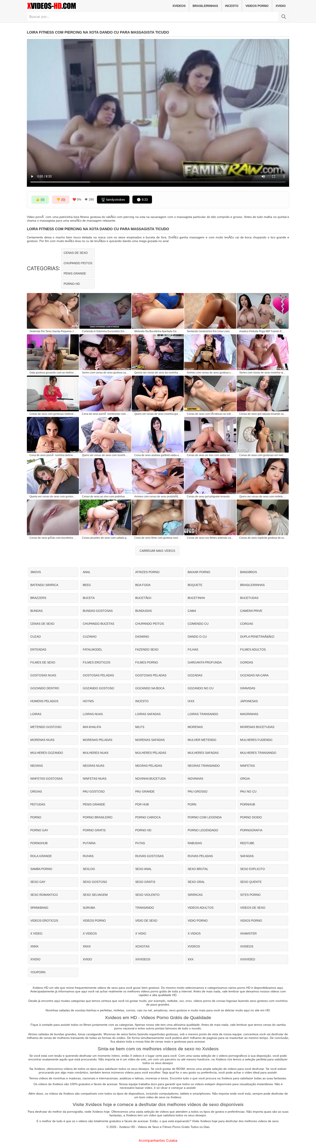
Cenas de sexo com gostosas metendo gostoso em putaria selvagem (53, 413)
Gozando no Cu (200, 688)
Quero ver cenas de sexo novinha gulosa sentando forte (158, 413)
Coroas (246, 623)
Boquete (195, 585)
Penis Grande (75, 273)
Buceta (89, 598)
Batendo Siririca (44, 585)
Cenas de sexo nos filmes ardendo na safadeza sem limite (210, 537)
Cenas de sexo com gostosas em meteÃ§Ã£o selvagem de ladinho (263, 455)
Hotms (88, 701)
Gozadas (195, 675)
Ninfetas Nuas (94, 778)
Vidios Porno (251, 920)
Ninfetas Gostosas (46, 778)
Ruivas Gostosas (149, 856)
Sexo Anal (143, 869)
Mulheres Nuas (95, 752)
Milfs (139, 727)
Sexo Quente (251, 882)
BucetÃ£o (143, 598)
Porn (192, 804)
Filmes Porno (146, 662)
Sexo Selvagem (95, 894)
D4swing (142, 636)
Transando (144, 907)
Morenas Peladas (97, 740)
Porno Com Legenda (205, 817)
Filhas (193, 649)
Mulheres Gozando (46, 752)
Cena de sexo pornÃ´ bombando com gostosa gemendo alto (105, 413)
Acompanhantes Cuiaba (158, 1140)
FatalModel (92, 649)
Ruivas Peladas (200, 856)
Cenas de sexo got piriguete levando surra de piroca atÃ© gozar (210, 496)
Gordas (246, 662)
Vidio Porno (198, 920)
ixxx (191, 701)
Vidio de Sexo (146, 920)
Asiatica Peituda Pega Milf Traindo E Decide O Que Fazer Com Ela (263, 331)
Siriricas (195, 894)
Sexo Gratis (145, 882)
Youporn (37, 972)
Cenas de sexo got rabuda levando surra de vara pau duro (263, 413)
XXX (190, 959)
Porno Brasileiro (97, 817)
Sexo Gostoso (95, 882)
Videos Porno (256, 6)
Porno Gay (39, 830)
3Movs (35, 572)
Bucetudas (249, 598)
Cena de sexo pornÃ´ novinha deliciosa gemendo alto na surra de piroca (53, 455)
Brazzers (38, 598)
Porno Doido (251, 817)
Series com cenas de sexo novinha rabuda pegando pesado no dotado (263, 372)
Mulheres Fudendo (256, 740)
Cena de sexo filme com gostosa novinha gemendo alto (158, 537)
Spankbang (39, 907)
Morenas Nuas (42, 740)
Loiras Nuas (93, 714)
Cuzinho (90, 636)
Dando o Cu (197, 636)
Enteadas (38, 649)
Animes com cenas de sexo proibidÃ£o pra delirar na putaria (158, 496)
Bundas (36, 610)
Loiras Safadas (148, 714)
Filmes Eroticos (96, 662)
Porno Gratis (94, 830)
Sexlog (89, 869)
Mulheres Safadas (203, 752)
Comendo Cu (198, 623)
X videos (90, 933)
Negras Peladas (148, 765)
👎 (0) (60, 199)
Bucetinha (196, 598)
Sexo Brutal (198, 869)
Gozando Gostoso (98, 688)
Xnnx (34, 946)
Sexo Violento (147, 894)
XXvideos (142, 959)
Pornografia (251, 830)
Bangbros (248, 572)
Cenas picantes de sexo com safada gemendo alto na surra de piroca (105, 537)
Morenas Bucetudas (257, 727)
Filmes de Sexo (42, 662)
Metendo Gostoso (45, 727)
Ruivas (88, 856)
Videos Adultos (200, 907)
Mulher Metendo (202, 740)
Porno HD (72, 283)
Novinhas (195, 778)
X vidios (194, 933)
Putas (140, 843)
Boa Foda (142, 585)
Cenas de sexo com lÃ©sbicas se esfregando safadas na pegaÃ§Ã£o (210, 413)
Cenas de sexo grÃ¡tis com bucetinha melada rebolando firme (53, 537)
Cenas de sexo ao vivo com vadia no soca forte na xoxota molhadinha (210, 455)
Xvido (87, 959)
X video (36, 933)
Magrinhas (249, 714)
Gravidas (247, 688)
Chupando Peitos (78, 263)
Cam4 (192, 610)
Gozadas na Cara (254, 675)
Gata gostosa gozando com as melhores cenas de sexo (53, 372)
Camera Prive (251, 610)
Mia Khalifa (92, 727)
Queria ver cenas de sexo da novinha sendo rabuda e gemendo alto (158, 372)
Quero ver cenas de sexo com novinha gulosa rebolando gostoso (105, 455)
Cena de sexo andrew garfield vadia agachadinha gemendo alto (158, 455)
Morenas (195, 727)
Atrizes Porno (147, 572)
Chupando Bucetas (98, 623)
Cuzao (35, 636)
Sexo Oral (196, 882)
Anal (87, 572)
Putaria (89, 843)
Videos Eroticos (44, 920)
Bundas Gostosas (98, 610)
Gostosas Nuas (43, 675)
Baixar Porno (199, 572)
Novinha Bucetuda (150, 778)
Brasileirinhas (205, 6)
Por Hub (142, 804)
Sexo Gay (37, 882)
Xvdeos (194, 946)
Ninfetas (247, 765)
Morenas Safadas (150, 740)
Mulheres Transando (258, 752)
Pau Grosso (197, 791)
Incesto (231, 6)
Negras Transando (204, 765)
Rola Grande (41, 856)
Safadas (247, 856)
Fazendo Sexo (146, 649)
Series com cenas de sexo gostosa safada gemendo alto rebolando (105, 372)
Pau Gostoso (94, 791)
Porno (35, 817)
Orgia (245, 778)
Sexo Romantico (44, 894)
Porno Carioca (148, 817)
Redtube (247, 843)
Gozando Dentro (44, 688)
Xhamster (248, 933)
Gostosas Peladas (98, 675)
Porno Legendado (203, 830)
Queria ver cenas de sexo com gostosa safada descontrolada (53, 496)
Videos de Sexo (252, 907)
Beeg (87, 585)
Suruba (89, 907)
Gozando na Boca (149, 688)
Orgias (36, 791)
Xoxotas (142, 946)
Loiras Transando (203, 714)
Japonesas (249, 701)
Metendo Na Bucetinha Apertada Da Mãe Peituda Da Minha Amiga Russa (158, 331)
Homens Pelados (44, 701)
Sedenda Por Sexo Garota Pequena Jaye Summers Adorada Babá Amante (53, 331)
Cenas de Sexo (76, 253)
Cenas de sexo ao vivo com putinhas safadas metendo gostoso (105, 496)
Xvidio (281, 6)
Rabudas (195, 843)
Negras (36, 765)
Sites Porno (250, 894)
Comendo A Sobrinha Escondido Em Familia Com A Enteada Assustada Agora (105, 331)
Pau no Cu (248, 791)
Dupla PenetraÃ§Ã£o (257, 636)
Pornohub (39, 843)
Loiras (35, 714)
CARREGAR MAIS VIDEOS (157, 550)
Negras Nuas (93, 765)
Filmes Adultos (253, 649)
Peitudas (37, 804)
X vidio (140, 933)
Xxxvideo (247, 959)
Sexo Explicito (252, 869)
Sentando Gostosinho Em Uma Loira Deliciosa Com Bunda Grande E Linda (210, 331)
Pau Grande (145, 791)
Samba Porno (41, 869)
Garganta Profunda (205, 662)
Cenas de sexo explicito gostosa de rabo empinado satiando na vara (263, 537)
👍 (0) (40, 199)
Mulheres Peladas (150, 752)
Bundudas (143, 610)
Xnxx (87, 946)
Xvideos (179, 6)
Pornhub (247, 804)
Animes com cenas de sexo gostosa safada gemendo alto (210, 372)
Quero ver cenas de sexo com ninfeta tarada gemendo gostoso (263, 496)
